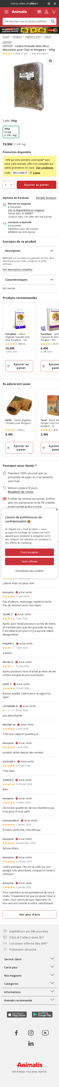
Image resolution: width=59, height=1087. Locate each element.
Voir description (40, 53)
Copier (36, 172)
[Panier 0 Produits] (54, 11)
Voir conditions (44, 167)
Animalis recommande (18, 1000)
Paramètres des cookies (29, 570)
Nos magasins (13, 975)
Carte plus (10, 967)
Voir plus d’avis (29, 914)
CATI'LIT (7, 42)
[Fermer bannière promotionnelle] (55, 30)
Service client (12, 959)
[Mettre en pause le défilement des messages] (48, 3)
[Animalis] (19, 11)
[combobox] (29, 21)
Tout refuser (29, 561)
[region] (29, 543)
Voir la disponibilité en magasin (26, 210)
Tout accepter (29, 552)
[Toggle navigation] (6, 12)
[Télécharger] (9, 1081)
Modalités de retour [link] (21, 492)
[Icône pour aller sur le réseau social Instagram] (31, 1033)
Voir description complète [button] (17, 269)
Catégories (11, 984)
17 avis (24, 53)
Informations (12, 992)
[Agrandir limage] (50, 61)
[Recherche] (53, 21)
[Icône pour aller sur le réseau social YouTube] (45, 1033)
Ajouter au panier (21, 366)
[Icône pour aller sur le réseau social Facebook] (16, 1033)
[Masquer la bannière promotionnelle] (54, 3)
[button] (39, 11)
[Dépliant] (29, 30)
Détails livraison (46, 198)
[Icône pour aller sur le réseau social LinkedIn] (31, 1043)
